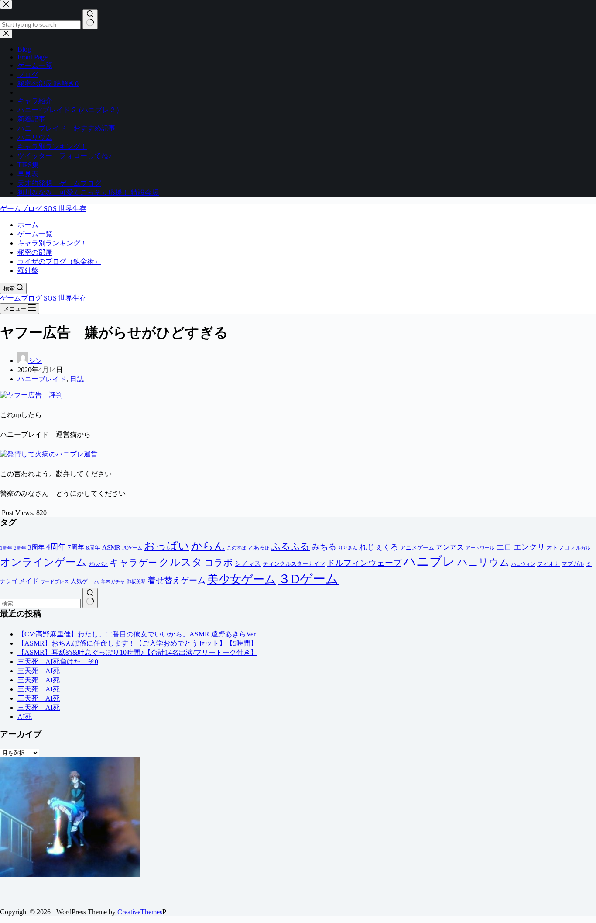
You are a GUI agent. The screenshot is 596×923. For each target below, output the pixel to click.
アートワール (480, 548)
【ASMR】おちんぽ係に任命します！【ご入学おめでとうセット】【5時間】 (137, 643)
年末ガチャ (113, 581)
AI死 (24, 716)
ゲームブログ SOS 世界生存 (43, 208)
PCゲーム (132, 548)
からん (208, 546)
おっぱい (166, 546)
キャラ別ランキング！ (52, 243)
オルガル (580, 548)
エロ (504, 547)
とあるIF (259, 547)
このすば (236, 548)
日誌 (77, 379)
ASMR (111, 547)
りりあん (347, 548)
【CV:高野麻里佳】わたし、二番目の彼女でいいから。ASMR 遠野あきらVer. (137, 634)
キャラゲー (133, 562)
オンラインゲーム (43, 562)
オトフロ (558, 547)
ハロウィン (523, 564)
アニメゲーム (417, 547)
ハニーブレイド (41, 379)
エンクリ (529, 547)
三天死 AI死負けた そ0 (57, 661)
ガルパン (98, 564)
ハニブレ (429, 561)
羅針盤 (27, 270)
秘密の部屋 (34, 252)
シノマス (248, 563)
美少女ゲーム (241, 579)
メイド (28, 580)
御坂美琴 (136, 581)
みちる (324, 546)
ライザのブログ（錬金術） (59, 261)
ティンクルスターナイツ (294, 563)
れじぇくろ (378, 547)
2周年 (20, 548)
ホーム (27, 224)
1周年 (6, 548)
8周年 (93, 547)
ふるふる (290, 546)
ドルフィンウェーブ (364, 562)
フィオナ (548, 563)
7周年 (76, 547)
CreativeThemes (139, 912)
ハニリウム (483, 562)
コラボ (218, 562)
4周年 (56, 547)
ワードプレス (54, 581)
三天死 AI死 (38, 670)
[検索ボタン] (90, 598)
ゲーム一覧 (34, 234)
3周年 (36, 547)
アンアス (450, 547)
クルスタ (180, 562)
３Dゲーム (308, 579)
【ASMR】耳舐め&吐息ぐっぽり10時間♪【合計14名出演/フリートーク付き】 (137, 652)
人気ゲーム (85, 581)
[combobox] (40, 603)
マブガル (573, 563)
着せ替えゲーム (176, 580)
